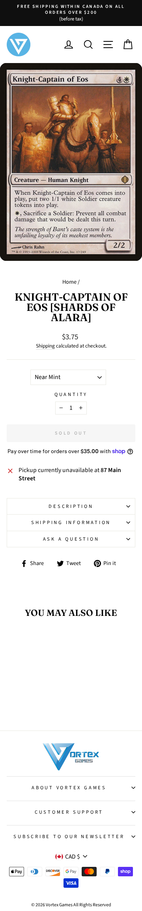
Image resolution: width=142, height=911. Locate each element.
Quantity (71, 394)
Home (69, 282)
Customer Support (69, 812)
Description (71, 506)
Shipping (45, 346)
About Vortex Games (69, 787)
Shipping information (71, 522)
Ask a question (71, 539)
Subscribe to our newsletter (68, 836)
